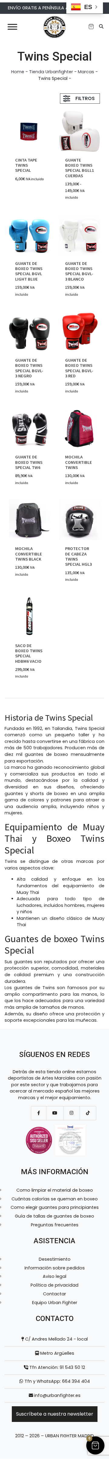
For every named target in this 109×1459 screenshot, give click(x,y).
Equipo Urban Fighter (54, 1303)
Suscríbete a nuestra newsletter (54, 1413)
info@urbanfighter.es (57, 1395)
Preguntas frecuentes (54, 1225)
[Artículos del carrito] (91, 27)
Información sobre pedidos (55, 1268)
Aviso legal (54, 1276)
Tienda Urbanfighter (51, 72)
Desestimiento (55, 1259)
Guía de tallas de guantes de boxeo (54, 1216)
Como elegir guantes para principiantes (55, 1207)
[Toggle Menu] (12, 27)
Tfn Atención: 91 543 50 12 (56, 1367)
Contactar (54, 1294)
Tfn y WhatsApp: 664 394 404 (56, 1381)
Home (17, 72)
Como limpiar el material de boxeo (54, 1190)
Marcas (86, 72)
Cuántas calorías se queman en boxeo (55, 1199)
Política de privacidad (54, 1285)
